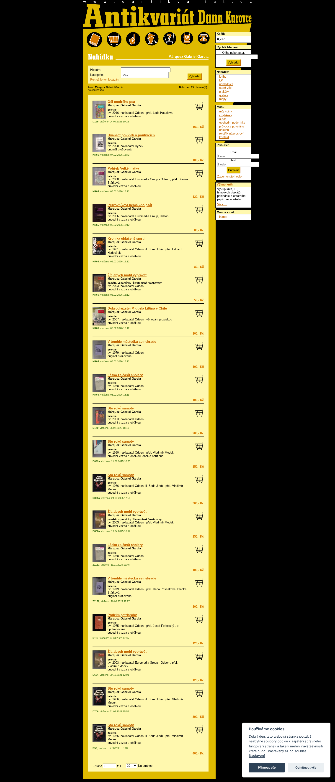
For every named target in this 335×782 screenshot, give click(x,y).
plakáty (224, 91)
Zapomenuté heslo (229, 176)
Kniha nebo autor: (233, 52)
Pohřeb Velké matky (123, 168)
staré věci (225, 87)
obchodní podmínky (232, 122)
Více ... (222, 204)
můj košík (225, 111)
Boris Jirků (156, 249)
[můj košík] (114, 40)
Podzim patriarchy (122, 615)
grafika (223, 95)
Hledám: (95, 69)
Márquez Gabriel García (124, 105)
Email (233, 152)
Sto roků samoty (121, 408)
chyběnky (225, 115)
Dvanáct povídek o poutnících (131, 135)
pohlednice (226, 84)
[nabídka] (94, 40)
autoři (223, 119)
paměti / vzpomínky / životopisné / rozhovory (135, 283)
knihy (222, 76)
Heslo (233, 160)
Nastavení (257, 755)
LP (221, 80)
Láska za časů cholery (125, 375)
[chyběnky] (152, 40)
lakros (223, 216)
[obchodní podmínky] (133, 40)
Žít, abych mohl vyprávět (127, 275)
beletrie (112, 109)
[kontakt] (204, 40)
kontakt (224, 137)
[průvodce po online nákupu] (169, 40)
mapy (223, 99)
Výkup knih (225, 184)
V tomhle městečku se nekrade (132, 341)
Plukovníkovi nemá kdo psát (130, 205)
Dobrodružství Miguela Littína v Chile (137, 308)
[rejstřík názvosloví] (187, 40)
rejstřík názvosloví (231, 133)
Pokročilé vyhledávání (104, 79)
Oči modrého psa (121, 102)
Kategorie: (97, 74)
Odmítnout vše (306, 767)
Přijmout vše (267, 767)
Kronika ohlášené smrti (126, 238)
